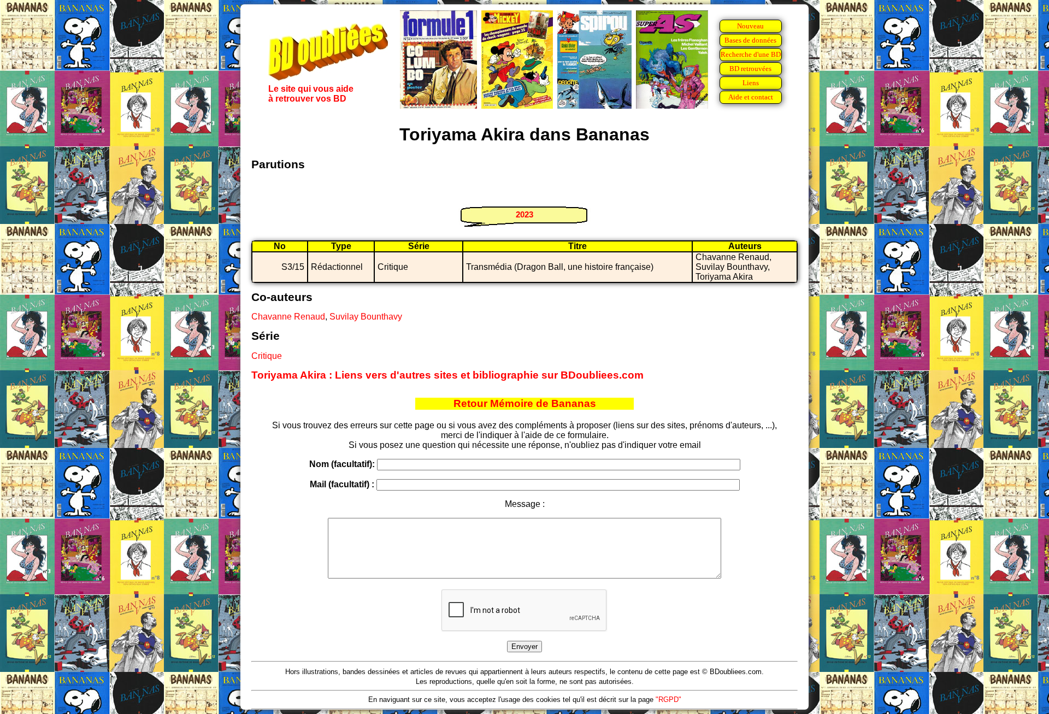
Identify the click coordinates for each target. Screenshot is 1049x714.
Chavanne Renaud (288, 316)
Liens (750, 83)
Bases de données (750, 40)
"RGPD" (668, 699)
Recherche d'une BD (751, 54)
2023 (524, 214)
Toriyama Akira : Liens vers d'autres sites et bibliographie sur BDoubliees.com (447, 375)
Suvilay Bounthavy (365, 316)
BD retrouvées (750, 68)
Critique (266, 356)
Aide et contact (750, 97)
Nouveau (750, 26)
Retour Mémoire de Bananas (524, 403)
